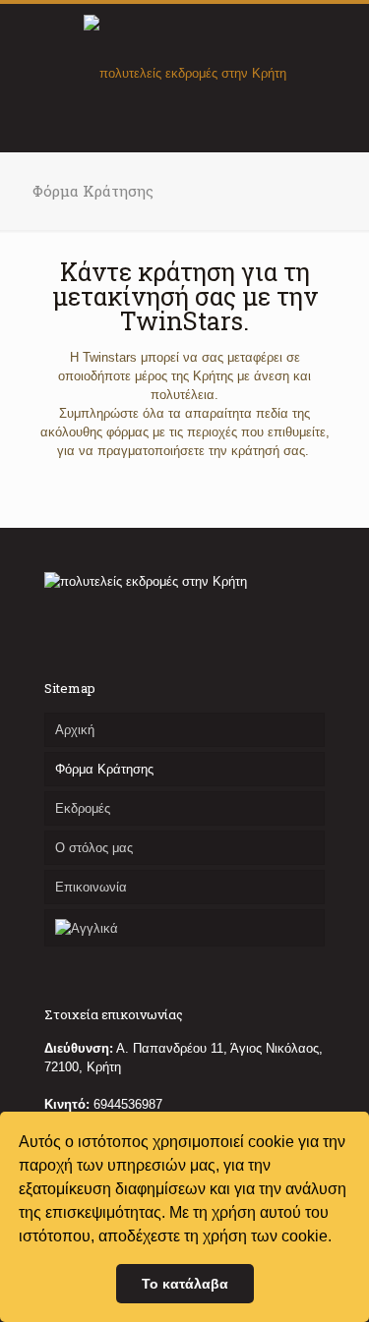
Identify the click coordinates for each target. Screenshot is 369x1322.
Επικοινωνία (91, 887)
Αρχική (74, 729)
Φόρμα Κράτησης (104, 769)
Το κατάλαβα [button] (185, 1284)
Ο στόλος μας (94, 847)
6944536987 (127, 1104)
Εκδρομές (82, 808)
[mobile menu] (342, 43)
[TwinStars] (184, 73)
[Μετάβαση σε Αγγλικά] (184, 928)
